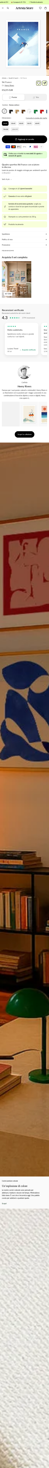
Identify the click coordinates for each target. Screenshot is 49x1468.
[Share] (44, 83)
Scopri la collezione (25, 434)
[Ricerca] (7, 8)
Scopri (4, 1203)
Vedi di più (6, 179)
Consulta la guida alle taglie (36, 118)
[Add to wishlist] (38, 83)
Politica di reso (7, 239)
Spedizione (6, 234)
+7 (41, 147)
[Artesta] (24, 8)
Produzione (6, 245)
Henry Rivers (9, 85)
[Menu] (2, 8)
